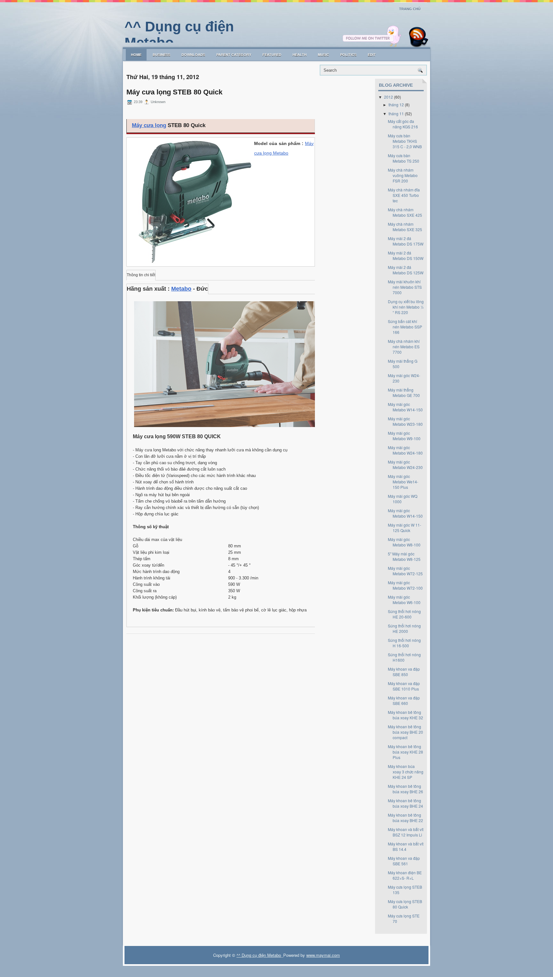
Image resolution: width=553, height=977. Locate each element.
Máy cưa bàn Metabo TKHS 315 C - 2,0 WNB (405, 141)
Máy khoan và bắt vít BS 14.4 (405, 846)
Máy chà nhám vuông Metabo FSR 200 (403, 175)
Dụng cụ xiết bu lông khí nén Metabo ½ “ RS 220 (406, 307)
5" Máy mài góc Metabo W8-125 (404, 556)
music (323, 54)
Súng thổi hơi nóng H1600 (404, 657)
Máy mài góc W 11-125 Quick (404, 527)
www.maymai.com (323, 955)
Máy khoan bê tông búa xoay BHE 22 (405, 817)
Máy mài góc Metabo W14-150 (405, 406)
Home (136, 54)
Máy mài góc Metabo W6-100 (404, 599)
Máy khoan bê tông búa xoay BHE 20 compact (405, 732)
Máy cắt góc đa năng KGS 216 (403, 123)
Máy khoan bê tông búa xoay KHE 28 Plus (405, 752)
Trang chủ (410, 9)
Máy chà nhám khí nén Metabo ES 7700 (404, 346)
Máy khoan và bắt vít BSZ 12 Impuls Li (405, 832)
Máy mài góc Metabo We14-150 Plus (403, 481)
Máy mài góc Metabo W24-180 (405, 450)
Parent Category (233, 54)
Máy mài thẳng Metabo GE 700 (404, 392)
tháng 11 (396, 113)
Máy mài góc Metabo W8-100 (404, 542)
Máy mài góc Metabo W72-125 (405, 570)
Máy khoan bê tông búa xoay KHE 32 (405, 714)
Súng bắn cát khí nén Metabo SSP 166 (405, 327)
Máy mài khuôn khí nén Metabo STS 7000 (405, 287)
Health (300, 54)
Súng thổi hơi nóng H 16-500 (404, 642)
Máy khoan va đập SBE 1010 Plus (404, 686)
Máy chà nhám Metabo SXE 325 (405, 226)
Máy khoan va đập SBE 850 (404, 671)
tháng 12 (396, 104)
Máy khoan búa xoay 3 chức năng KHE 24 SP (405, 771)
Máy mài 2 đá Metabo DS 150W (405, 255)
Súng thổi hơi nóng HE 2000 (404, 628)
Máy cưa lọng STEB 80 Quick (174, 92)
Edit (372, 54)
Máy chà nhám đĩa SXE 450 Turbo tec (404, 195)
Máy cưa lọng (149, 125)
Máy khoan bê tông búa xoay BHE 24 (405, 803)
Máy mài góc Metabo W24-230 (405, 464)
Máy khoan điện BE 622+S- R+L (405, 875)
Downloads (193, 54)
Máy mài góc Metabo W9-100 (404, 435)
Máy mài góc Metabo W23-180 (405, 421)
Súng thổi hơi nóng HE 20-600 (404, 614)
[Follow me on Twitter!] (372, 45)
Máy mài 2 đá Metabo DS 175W (405, 241)
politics (348, 54)
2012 (388, 97)
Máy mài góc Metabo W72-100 (405, 585)
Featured (271, 54)
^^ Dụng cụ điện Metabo (258, 955)
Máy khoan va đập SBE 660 (404, 700)
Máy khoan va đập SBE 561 (404, 860)
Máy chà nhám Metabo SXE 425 (405, 212)
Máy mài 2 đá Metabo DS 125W (405, 269)
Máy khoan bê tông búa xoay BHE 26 (405, 788)
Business (161, 54)
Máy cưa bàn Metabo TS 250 (403, 158)
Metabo (181, 289)
